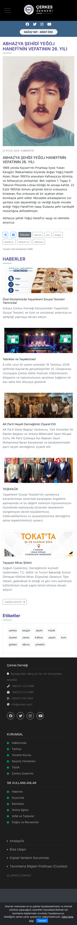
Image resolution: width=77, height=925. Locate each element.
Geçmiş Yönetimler (24, 761)
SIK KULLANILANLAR (21, 783)
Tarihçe (16, 749)
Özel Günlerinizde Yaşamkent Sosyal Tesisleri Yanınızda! (34, 300)
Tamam (42, 920)
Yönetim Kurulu (21, 755)
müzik (51, 630)
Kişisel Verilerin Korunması (29, 858)
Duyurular (18, 797)
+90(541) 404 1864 (22, 698)
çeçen (52, 637)
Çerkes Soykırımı (22, 773)
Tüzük (16, 767)
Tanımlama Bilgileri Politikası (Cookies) (39, 866)
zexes (25, 637)
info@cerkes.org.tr (22, 704)
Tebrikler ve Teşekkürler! (19, 359)
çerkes (13, 630)
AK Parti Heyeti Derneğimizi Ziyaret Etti (29, 424)
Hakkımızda (19, 743)
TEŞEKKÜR (10, 489)
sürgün (26, 630)
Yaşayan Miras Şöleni (17, 562)
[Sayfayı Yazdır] (13, 235)
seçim (39, 630)
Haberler (17, 791)
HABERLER (14, 259)
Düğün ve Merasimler (25, 822)
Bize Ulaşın (18, 849)
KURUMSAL (15, 734)
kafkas (39, 637)
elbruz (26, 644)
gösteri (13, 644)
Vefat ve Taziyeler (23, 816)
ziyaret (13, 637)
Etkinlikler (18, 804)
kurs (63, 637)
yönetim (40, 644)
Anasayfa (17, 841)
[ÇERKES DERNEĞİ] (38, 9)
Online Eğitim (20, 810)
